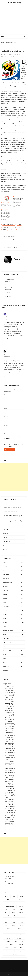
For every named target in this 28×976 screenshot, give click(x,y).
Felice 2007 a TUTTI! (15, 507)
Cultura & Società (9, 906)
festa (6, 912)
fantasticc (5, 503)
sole (13, 935)
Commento (7, 394)
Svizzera (13, 229)
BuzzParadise (6, 574)
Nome (6, 408)
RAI (21, 227)
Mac (14, 922)
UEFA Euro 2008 (5, 202)
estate (6, 909)
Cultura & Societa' (7, 582)
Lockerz (5, 614)
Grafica (5, 598)
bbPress (5, 566)
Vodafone (9, 950)
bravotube (5, 507)
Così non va (4, 48)
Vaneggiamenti (7, 650)
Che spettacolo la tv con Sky (14, 521)
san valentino (8, 931)
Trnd (4, 646)
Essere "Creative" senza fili (10, 247)
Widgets (5, 545)
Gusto (4, 602)
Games (5, 594)
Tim (22, 941)
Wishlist (5, 549)
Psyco (4, 626)
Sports (4, 634)
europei (13, 909)
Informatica (6, 606)
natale (8, 928)
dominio (21, 906)
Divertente (5, 586)
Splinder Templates (8, 630)
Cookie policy (6, 541)
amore (6, 896)
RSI (5, 229)
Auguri (21, 896)
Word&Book (6, 666)
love (6, 922)
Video (4, 658)
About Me (5, 533)
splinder (21, 935)
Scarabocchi (20, 931)
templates (7, 941)
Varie (4, 654)
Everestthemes (13, 974)
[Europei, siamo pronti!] (19, 201)
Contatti (5, 537)
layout (21, 915)
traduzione (20, 944)
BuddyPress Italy (9, 876)
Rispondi (5, 342)
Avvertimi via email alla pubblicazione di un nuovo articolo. (13, 445)
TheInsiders (6, 638)
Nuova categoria (9, 296)
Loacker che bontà (12, 511)
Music (4, 618)
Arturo (5, 56)
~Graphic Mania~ (9, 883)
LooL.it (7, 880)
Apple (4, 562)
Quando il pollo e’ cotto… (16, 503)
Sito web (6, 425)
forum (13, 912)
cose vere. (5, 515)
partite (14, 227)
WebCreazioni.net (9, 881)
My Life (5, 622)
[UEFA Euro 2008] (6, 199)
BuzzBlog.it (8, 878)
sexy (6, 935)
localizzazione (19, 919)
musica (13, 925)
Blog (4, 570)
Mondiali (6, 227)
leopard (7, 919)
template (19, 938)
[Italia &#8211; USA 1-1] (7, 214)
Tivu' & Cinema (7, 642)
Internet (5, 610)
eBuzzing (5, 590)
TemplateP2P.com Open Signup (11, 239)
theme (15, 941)
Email (6, 417)
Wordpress (5, 670)
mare (21, 922)
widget (19, 950)
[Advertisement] (14, 20)
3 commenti (11, 56)
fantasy (21, 909)
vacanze (7, 947)
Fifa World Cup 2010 (9, 224)
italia (20, 224)
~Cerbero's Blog (14, 3)
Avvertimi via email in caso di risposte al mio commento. (14, 437)
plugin (19, 928)
